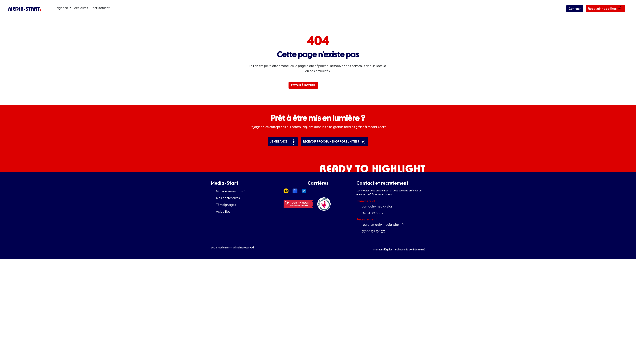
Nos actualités (334, 85)
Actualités (81, 8)
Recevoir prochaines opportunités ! (331, 141)
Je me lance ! (279, 141)
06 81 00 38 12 (372, 213)
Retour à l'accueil (303, 85)
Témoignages (226, 204)
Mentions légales (382, 249)
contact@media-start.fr (379, 206)
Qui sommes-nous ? (230, 191)
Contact (574, 8)
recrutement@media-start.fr (383, 224)
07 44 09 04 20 (373, 231)
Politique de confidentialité (410, 249)
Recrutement (100, 8)
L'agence (62, 8)
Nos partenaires (228, 198)
